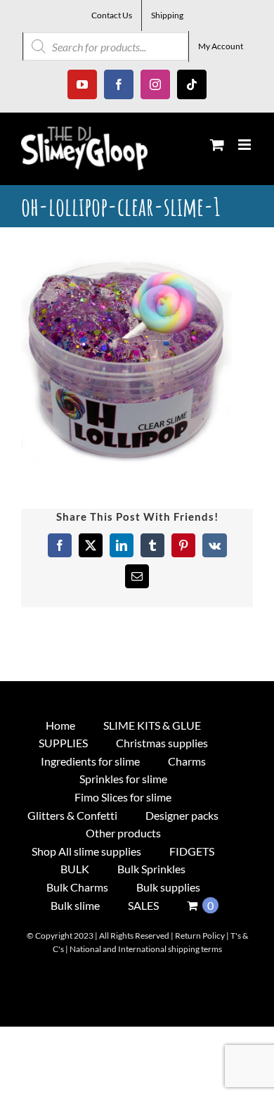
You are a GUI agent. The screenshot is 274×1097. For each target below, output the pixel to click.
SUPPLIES (63, 742)
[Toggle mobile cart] (217, 144)
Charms (187, 761)
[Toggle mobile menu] (245, 144)
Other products (123, 832)
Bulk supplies (168, 887)
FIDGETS (191, 851)
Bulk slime (75, 905)
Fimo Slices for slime (122, 797)
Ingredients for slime (90, 761)
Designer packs (181, 815)
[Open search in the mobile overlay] (105, 46)
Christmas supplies (162, 742)
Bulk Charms (77, 887)
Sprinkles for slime (123, 778)
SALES (143, 905)
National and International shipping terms (146, 949)
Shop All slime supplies (86, 851)
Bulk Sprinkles (151, 868)
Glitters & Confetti (72, 815)
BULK (74, 868)
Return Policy (200, 935)
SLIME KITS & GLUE (152, 725)
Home (60, 725)
